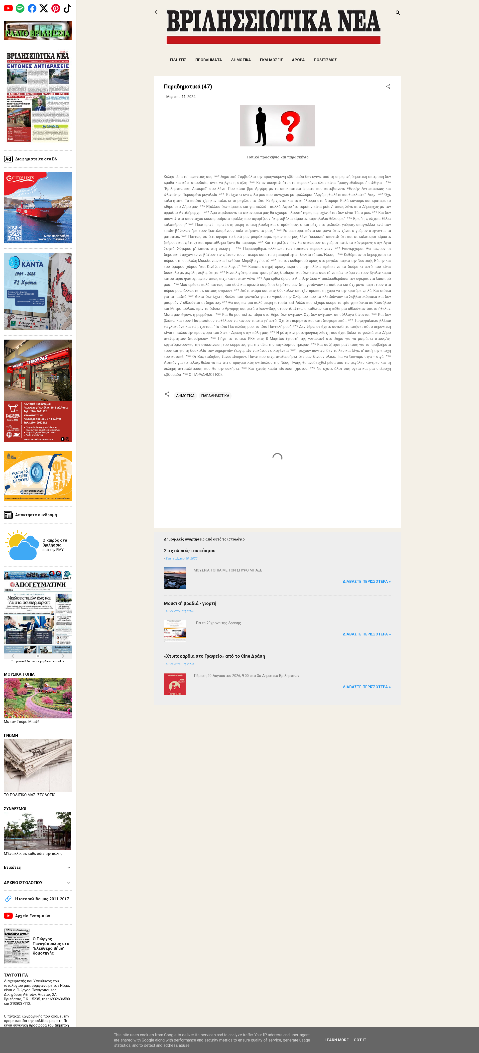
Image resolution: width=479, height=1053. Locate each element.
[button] (388, 87)
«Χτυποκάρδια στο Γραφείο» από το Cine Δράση (214, 656)
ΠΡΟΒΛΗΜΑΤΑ (208, 60)
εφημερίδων (43, 661)
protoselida (58, 661)
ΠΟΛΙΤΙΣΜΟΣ (325, 60)
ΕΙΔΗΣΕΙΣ (178, 60)
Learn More (337, 1040)
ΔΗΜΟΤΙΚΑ (241, 60)
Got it (360, 1040)
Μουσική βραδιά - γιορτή (190, 603)
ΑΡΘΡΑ (298, 60)
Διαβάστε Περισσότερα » (367, 581)
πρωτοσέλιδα (22, 661)
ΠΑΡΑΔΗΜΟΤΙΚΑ (215, 396)
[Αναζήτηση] (398, 13)
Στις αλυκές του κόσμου (190, 550)
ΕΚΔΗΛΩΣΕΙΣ (271, 60)
